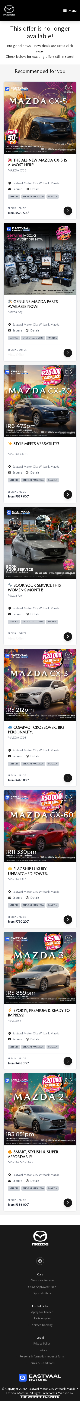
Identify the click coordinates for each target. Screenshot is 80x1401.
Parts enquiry (42, 1318)
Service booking (42, 1325)
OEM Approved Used (42, 1287)
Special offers (42, 1293)
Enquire (17, 189)
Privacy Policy (41, 1343)
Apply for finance (42, 1312)
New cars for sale (42, 1280)
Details (34, 189)
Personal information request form (42, 1356)
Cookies (41, 1350)
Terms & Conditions (42, 1363)
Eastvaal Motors (16, 1393)
